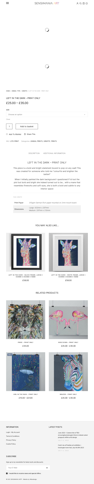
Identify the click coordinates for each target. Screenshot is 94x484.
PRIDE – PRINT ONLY (26, 342)
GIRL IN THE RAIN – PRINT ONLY (25, 394)
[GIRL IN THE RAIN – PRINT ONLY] (25, 371)
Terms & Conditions (12, 436)
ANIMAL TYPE (16, 91)
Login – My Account (13, 432)
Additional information (54, 153)
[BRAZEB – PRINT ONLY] (68, 371)
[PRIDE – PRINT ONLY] (25, 319)
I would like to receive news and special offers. (25, 473)
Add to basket (26, 126)
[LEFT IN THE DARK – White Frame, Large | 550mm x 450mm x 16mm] (68, 252)
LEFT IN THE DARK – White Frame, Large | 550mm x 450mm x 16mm (68, 276)
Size (7, 110)
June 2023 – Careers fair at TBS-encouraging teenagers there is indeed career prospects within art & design (73, 435)
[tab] (34, 153)
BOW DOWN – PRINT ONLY (68, 342)
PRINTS (54, 141)
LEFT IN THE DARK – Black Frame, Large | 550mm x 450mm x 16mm (26, 276)
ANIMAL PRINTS (36, 141)
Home (8, 91)
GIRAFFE (24, 91)
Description (34, 153)
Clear (8, 119)
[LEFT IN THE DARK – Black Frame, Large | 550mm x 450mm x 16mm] (25, 252)
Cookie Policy (11, 444)
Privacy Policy (11, 440)
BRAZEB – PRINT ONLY (68, 394)
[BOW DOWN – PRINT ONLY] (68, 319)
